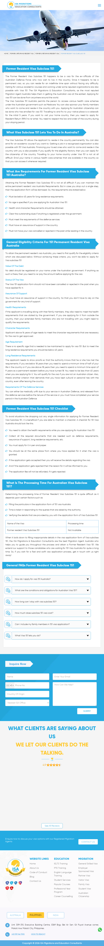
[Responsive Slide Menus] (24, 4)
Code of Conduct (38, 872)
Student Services (62, 880)
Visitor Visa (83, 880)
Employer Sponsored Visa (86, 870)
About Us (34, 868)
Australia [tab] (15, 915)
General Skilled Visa (88, 863)
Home (6, 53)
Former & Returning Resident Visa (21, 53)
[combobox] (9, 685)
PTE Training (60, 868)
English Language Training (63, 874)
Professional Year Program (62, 890)
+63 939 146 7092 (18, 934)
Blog (32, 876)
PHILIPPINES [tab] (35, 915)
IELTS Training (60, 863)
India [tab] (55, 915)
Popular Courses (62, 884)
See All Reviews (52, 825)
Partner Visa (84, 875)
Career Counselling (63, 896)
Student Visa (84, 888)
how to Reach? (38, 934)
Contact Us (88, 842)
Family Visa (83, 884)
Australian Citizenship (83, 895)
